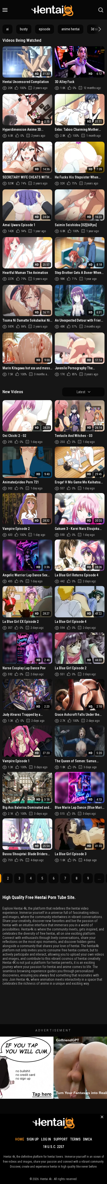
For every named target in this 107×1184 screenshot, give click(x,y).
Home (19, 1139)
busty (24, 29)
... (99, 878)
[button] (99, 29)
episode (44, 29)
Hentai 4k (46, 1179)
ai (7, 29)
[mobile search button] (101, 10)
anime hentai (70, 29)
